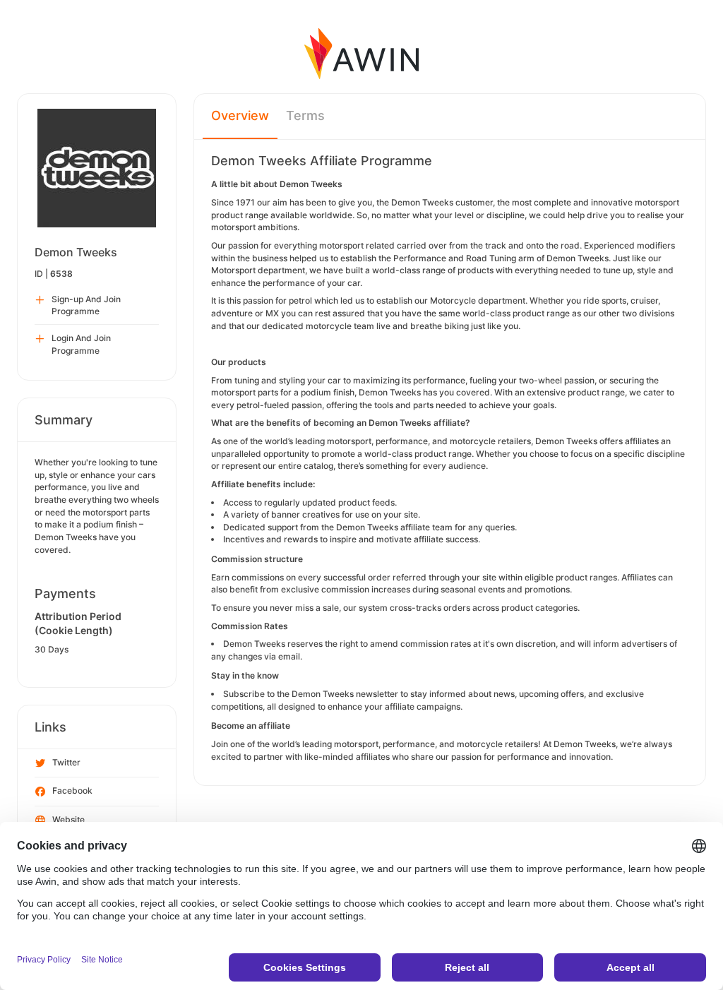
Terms (305, 115)
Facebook (72, 790)
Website (68, 819)
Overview (240, 115)
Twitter (66, 762)
